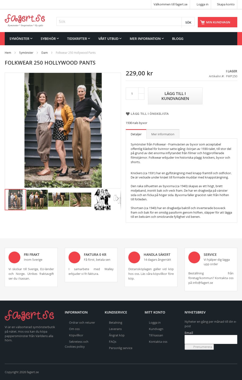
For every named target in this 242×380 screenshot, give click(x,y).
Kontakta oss (158, 341)
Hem (8, 52)
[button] (37, 200)
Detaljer (136, 134)
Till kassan (156, 335)
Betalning (115, 322)
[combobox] (125, 21)
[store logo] (25, 20)
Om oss (74, 329)
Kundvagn (156, 329)
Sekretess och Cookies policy (76, 344)
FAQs (112, 341)
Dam (44, 52)
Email (189, 333)
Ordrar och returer (82, 322)
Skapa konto (226, 4)
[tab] (136, 134)
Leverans (115, 329)
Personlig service (120, 348)
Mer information (162, 134)
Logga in (202, 4)
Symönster (26, 52)
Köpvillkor (76, 335)
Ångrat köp (117, 335)
